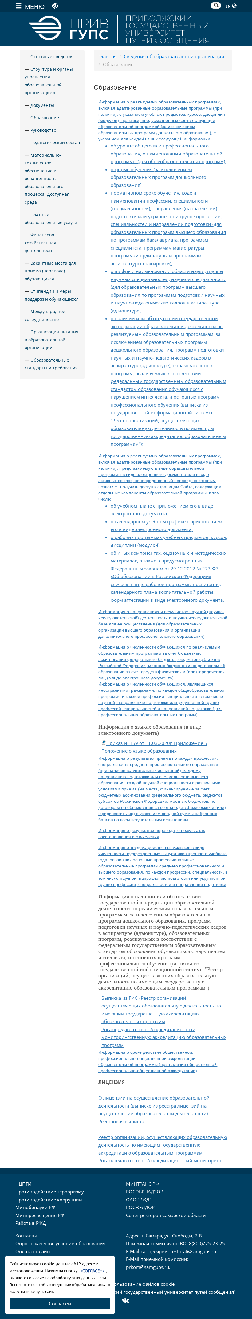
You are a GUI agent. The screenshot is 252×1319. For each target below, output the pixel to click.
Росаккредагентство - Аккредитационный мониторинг (160, 1160)
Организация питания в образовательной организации (51, 339)
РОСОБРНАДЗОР (144, 1191)
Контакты (26, 1236)
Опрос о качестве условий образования (60, 1243)
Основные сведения (51, 56)
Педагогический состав (55, 142)
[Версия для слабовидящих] (55, 6)
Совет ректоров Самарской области (166, 1215)
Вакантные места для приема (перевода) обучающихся (50, 271)
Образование (44, 117)
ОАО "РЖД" (138, 1199)
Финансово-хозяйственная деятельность (40, 242)
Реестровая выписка (121, 1121)
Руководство (43, 130)
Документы (42, 105)
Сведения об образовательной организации (174, 56)
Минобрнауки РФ (35, 1207)
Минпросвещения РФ (39, 1215)
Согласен (60, 1303)
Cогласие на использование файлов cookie (126, 1284)
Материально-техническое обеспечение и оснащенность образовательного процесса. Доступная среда (47, 178)
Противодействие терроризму (49, 1191)
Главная (107, 56)
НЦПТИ (23, 1184)
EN (228, 6)
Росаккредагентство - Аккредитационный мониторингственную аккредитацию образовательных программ (163, 1037)
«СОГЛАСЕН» (92, 1270)
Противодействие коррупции (48, 1199)
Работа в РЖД (30, 1223)
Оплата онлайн (32, 1251)
